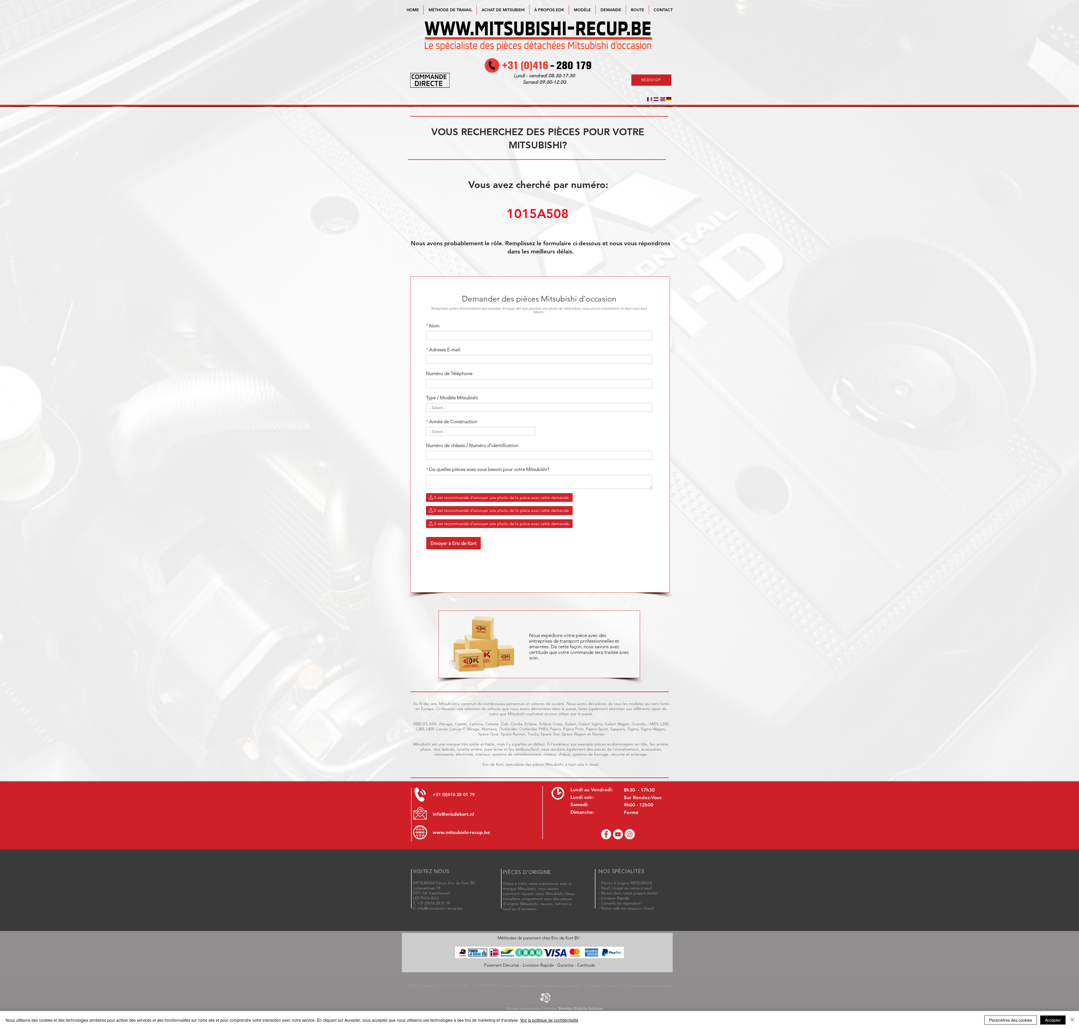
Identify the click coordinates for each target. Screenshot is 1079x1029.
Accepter (1053, 1020)
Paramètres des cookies (1010, 1020)
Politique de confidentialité (647, 985)
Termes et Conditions (517, 985)
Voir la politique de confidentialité (549, 1020)
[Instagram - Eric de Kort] (630, 834)
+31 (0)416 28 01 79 (454, 794)
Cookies (613, 985)
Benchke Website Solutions (580, 1008)
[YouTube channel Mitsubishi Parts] (618, 834)
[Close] (1072, 1020)
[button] (582, 10)
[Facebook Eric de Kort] (606, 834)
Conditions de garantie (560, 985)
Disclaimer (593, 985)
